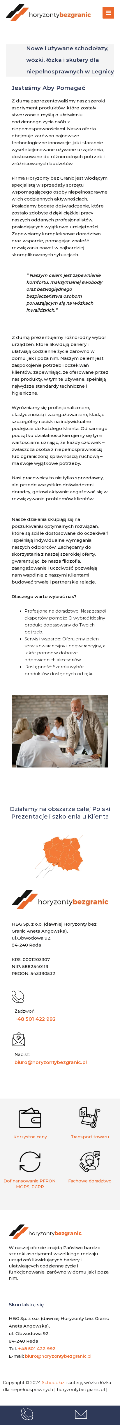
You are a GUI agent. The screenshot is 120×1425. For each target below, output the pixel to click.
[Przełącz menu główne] (108, 12)
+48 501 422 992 (35, 1019)
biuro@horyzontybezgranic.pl (51, 1062)
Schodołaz (53, 1382)
